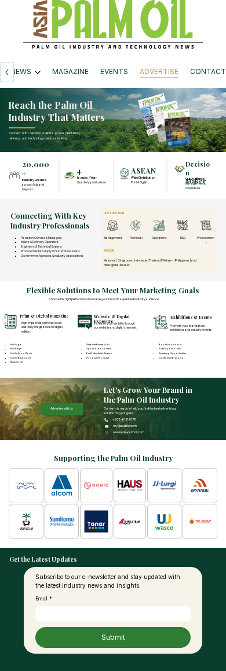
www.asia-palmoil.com (128, 432)
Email (43, 599)
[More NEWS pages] (38, 72)
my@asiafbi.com (125, 425)
